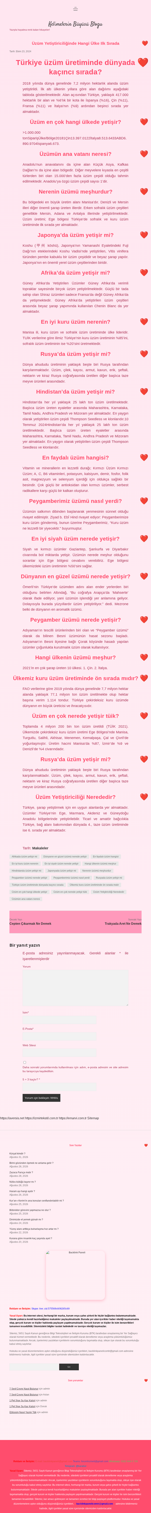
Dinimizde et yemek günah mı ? (26, 1219)
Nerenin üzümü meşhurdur (96, 870)
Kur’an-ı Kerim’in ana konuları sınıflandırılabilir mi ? (36, 1200)
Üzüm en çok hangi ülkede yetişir (29, 892)
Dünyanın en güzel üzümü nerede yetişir (65, 856)
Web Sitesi (29, 1045)
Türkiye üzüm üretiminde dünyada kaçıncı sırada (38, 884)
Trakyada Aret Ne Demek (123, 923)
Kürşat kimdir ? (17, 1153)
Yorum (27, 966)
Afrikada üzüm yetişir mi (24, 856)
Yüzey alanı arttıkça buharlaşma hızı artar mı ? (34, 1229)
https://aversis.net (12, 1118)
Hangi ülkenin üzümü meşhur (100, 863)
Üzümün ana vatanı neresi (26, 899)
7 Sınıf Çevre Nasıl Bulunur (23, 1388)
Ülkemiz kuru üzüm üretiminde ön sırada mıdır (94, 884)
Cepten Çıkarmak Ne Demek (30, 923)
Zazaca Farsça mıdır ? (21, 1172)
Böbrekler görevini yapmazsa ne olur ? (30, 1210)
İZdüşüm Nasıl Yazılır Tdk (22, 1412)
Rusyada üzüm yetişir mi (109, 877)
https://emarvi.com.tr (73, 1118)
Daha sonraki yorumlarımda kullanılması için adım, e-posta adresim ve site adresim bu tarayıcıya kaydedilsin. (75, 1069)
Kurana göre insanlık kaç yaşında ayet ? (30, 1238)
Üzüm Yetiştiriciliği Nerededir (108, 892)
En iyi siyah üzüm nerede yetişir (61, 863)
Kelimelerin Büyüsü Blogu (75, 24)
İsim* (26, 1012)
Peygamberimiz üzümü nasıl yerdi (71, 877)
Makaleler (40, 848)
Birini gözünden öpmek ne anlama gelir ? (31, 1163)
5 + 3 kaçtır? (31, 1079)
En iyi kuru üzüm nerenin (25, 863)
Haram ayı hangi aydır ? (22, 1191)
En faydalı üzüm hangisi (106, 856)
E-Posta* (28, 1028)
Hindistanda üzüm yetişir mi (26, 870)
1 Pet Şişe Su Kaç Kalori (22, 1400)
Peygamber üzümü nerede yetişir (29, 877)
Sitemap (93, 1118)
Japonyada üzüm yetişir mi (62, 870)
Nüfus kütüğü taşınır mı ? (22, 1181)
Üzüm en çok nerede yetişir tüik (70, 892)
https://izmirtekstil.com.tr (41, 1118)
